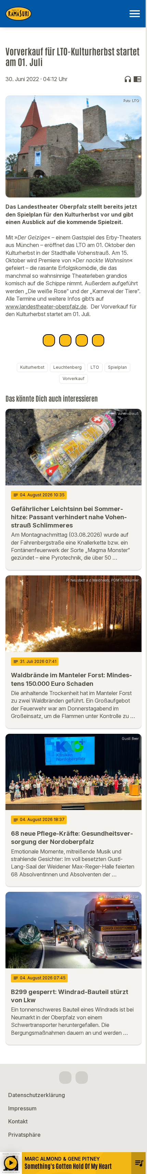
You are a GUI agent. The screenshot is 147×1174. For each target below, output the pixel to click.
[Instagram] (81, 1077)
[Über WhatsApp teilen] (81, 340)
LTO (95, 367)
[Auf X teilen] (65, 340)
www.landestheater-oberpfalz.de (45, 306)
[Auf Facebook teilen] (48, 340)
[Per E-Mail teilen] (98, 340)
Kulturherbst (32, 367)
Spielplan (117, 367)
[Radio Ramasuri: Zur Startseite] (65, 14)
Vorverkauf (73, 378)
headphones (128, 79)
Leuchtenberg (67, 367)
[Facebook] (65, 1077)
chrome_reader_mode (137, 79)
